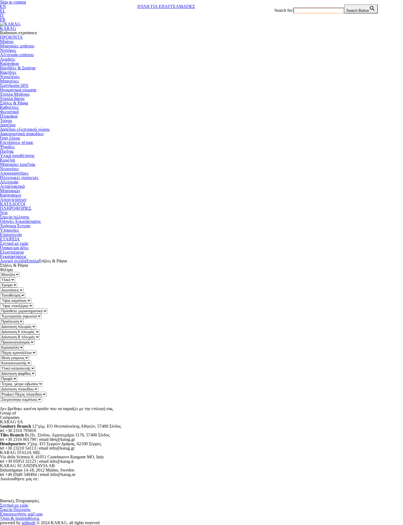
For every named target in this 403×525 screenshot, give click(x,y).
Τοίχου (6, 120)
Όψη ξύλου (10, 138)
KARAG (8, 28)
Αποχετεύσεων (13, 199)
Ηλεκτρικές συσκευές (19, 177)
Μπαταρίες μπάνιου (17, 46)
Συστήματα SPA (14, 85)
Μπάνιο (6, 41)
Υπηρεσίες (9, 230)
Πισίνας (7, 151)
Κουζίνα (7, 160)
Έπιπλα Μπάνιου (15, 94)
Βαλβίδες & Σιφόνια (17, 68)
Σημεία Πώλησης (15, 509)
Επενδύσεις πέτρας (16, 142)
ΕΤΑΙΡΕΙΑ (10, 239)
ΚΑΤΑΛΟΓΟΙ (12, 204)
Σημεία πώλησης (14, 217)
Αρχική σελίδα (13, 261)
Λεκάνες (7, 59)
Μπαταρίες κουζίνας (17, 164)
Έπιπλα (32, 261)
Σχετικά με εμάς (14, 243)
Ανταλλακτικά (12, 186)
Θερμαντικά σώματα (18, 89)
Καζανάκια (9, 63)
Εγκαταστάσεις (13, 256)
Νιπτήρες (8, 50)
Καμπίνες (8, 72)
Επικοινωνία (11, 234)
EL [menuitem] (2, 10)
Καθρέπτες (9, 107)
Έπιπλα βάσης (12, 98)
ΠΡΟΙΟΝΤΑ (11, 37)
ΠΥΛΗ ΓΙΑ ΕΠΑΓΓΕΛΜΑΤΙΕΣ (166, 6)
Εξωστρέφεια (12, 252)
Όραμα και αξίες (14, 247)
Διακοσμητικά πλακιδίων (22, 133)
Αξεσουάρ (9, 182)
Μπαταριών (10, 190)
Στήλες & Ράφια (14, 103)
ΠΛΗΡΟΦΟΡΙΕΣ (15, 208)
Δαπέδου (8, 125)
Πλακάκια (9, 116)
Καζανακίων (10, 195)
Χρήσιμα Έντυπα (15, 225)
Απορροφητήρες (14, 173)
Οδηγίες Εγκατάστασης (20, 221)
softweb (28, 522)
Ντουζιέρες (10, 76)
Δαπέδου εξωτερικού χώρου (25, 129)
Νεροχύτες (9, 168)
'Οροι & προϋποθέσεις (19, 518)
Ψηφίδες (7, 146)
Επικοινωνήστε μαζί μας (21, 514)
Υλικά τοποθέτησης (17, 155)
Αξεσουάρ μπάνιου (17, 54)
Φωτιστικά (9, 111)
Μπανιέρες (9, 81)
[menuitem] (3, 6)
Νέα (3, 212)
